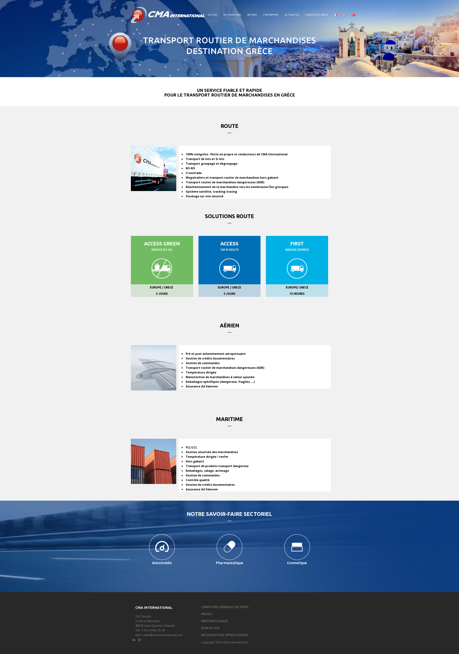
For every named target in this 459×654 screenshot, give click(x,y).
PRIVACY (207, 614)
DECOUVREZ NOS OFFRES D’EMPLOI (224, 635)
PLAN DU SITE (210, 628)
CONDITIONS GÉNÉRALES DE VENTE (225, 607)
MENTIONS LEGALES (214, 621)
